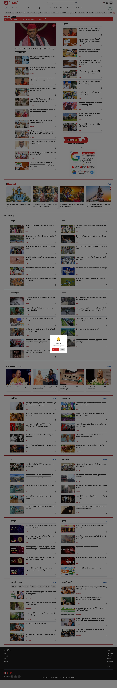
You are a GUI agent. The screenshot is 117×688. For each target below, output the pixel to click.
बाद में (62, 349)
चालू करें (55, 349)
